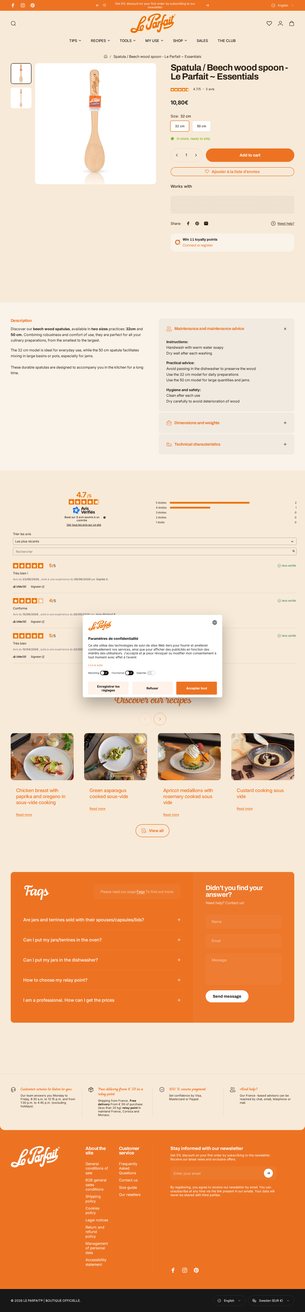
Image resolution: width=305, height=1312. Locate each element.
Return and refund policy (95, 1232)
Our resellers (129, 1194)
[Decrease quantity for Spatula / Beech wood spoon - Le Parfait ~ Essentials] (176, 155)
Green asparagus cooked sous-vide (109, 793)
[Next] (207, 5)
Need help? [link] (286, 223)
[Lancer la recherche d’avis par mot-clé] (293, 551)
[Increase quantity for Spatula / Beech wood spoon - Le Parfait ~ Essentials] (197, 155)
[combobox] (282, 5)
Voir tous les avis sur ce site (84, 524)
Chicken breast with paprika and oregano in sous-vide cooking (40, 796)
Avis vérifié (289, 565)
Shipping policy (93, 1198)
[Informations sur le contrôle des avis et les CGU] (104, 517)
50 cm (201, 126)
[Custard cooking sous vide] (262, 756)
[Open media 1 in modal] (95, 123)
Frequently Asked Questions (128, 1168)
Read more (24, 814)
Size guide (128, 1187)
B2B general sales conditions (96, 1184)
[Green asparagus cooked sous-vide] (115, 756)
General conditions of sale (97, 1168)
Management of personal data (97, 1248)
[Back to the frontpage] (105, 56)
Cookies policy (92, 1210)
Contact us (128, 1180)
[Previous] (97, 5)
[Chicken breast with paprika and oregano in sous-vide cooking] (42, 756)
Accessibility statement (96, 1262)
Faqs (141, 891)
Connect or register (198, 245)
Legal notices (97, 1220)
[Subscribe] (268, 1173)
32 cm (179, 126)
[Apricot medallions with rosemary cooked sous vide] (189, 756)
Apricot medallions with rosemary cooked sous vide (188, 796)
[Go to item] (21, 73)
